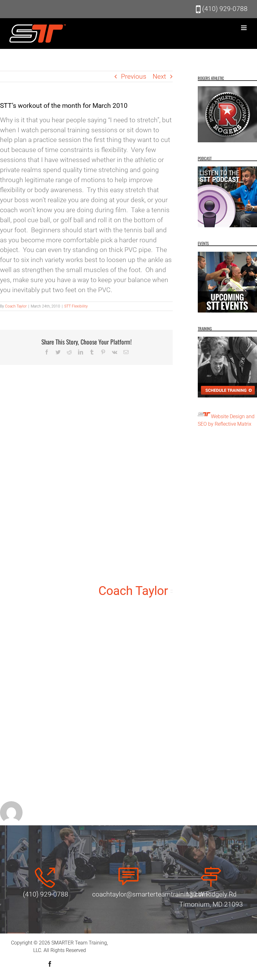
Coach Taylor (16, 306)
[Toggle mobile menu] (244, 27)
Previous (133, 76)
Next (159, 76)
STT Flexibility (76, 306)
